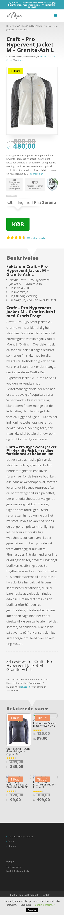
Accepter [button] (32, 909)
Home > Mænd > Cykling (24, 25)
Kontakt (12, 846)
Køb (18, 224)
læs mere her (36, 173)
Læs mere (26, 904)
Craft (20, 60)
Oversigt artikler (24, 836)
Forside (12, 836)
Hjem (8, 25)
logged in (25, 686)
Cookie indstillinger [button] (45, 904)
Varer (11, 841)
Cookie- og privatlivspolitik (24, 894)
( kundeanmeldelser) (37, 238)
